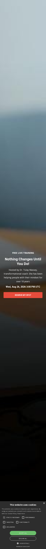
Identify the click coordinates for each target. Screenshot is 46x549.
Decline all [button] (23, 538)
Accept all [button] (23, 533)
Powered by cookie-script (23, 546)
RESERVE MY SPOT (23, 295)
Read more (21, 513)
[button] (23, 543)
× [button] (44, 503)
